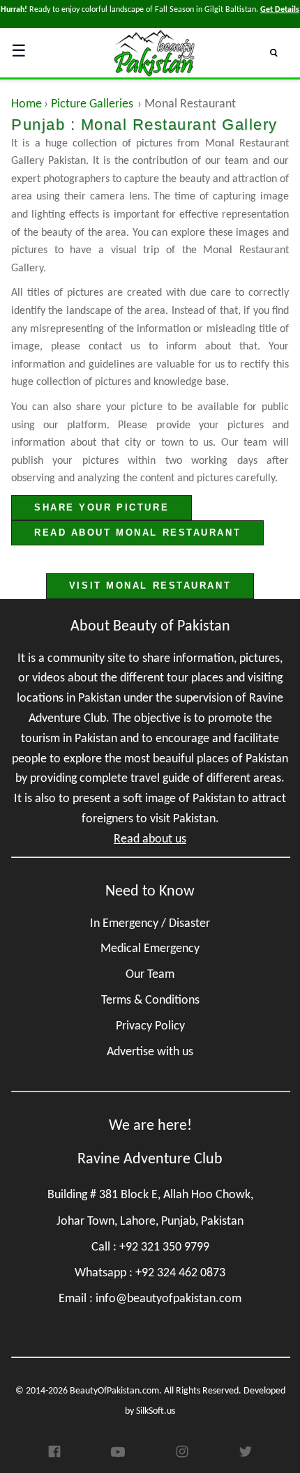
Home (26, 104)
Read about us (150, 839)
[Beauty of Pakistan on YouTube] (118, 1455)
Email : (150, 1299)
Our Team (150, 974)
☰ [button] (19, 52)
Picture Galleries (92, 104)
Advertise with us (150, 1052)
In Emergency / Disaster (150, 923)
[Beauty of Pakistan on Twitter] (246, 1456)
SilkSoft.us (155, 1411)
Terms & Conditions (150, 1000)
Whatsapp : (150, 1273)
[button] (279, 52)
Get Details (279, 10)
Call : (150, 1247)
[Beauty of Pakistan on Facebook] (54, 1455)
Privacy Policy (150, 1026)
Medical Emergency (150, 948)
